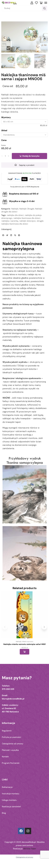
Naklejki (14, 208)
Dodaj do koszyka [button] (24, 652)
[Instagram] (28, 831)
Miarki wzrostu (27, 641)
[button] (31, 2)
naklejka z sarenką (10, 221)
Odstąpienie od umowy (24, 857)
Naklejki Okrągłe (26, 208)
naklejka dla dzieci (15, 215)
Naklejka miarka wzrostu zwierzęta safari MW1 (24, 644)
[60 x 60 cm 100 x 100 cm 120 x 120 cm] (24, 121)
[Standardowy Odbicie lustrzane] (24, 135)
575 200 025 (8, 689)
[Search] (44, 8)
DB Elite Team (29, 848)
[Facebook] (21, 831)
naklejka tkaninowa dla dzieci (26, 218)
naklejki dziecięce (27, 221)
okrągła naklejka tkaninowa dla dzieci (22, 222)
